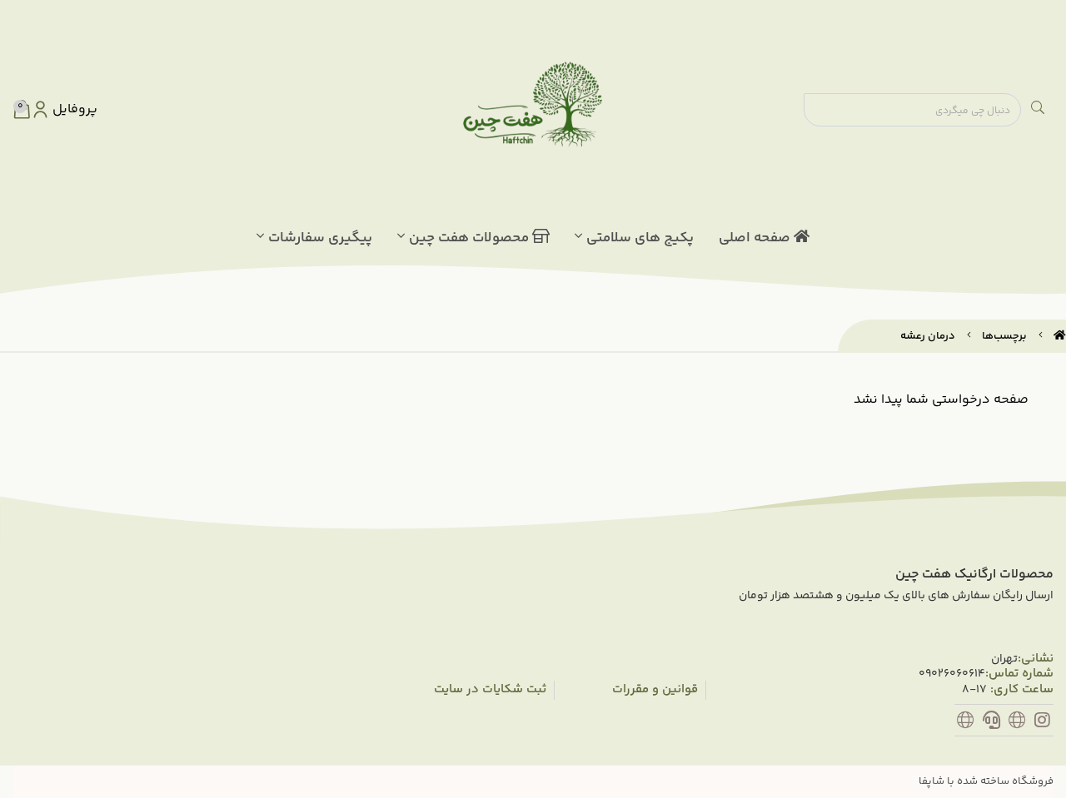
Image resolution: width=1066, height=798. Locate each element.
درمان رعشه (927, 336)
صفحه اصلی (756, 238)
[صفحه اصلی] (1060, 336)
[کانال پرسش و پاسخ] (965, 723)
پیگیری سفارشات (320, 238)
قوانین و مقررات (655, 690)
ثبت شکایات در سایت (490, 690)
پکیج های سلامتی (640, 238)
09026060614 (952, 674)
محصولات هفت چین (470, 238)
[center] (1037, 109)
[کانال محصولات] (1017, 723)
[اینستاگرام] (1042, 723)
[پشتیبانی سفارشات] (991, 723)
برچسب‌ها (1004, 336)
